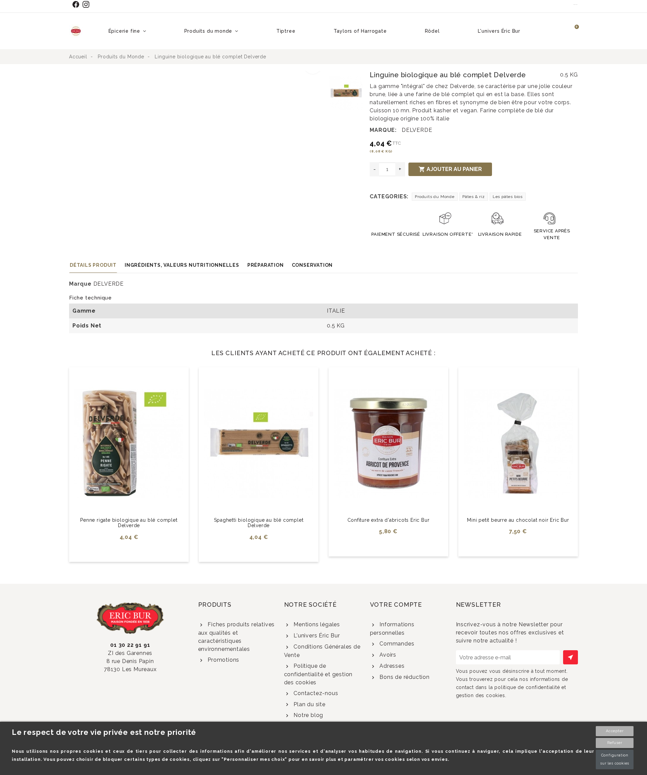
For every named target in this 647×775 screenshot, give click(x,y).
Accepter (614, 731)
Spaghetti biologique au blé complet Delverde (259, 522)
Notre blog (307, 715)
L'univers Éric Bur (316, 635)
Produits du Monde (435, 196)
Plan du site (308, 704)
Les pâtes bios (508, 196)
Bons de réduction (403, 677)
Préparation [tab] (265, 265)
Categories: (389, 196)
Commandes (396, 643)
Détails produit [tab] (93, 265)
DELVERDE (417, 130)
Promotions (222, 660)
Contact (576, 4)
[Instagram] (87, 4)
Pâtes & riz (473, 196)
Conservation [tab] (312, 265)
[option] (197, 75)
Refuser (614, 743)
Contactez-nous (315, 693)
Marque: (383, 130)
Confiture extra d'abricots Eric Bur (388, 520)
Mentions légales (316, 624)
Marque (80, 284)
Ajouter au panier (450, 169)
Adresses (391, 666)
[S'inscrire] (570, 657)
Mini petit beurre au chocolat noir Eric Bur (518, 520)
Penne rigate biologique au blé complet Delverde (128, 522)
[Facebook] (77, 4)
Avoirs (387, 655)
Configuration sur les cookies (614, 759)
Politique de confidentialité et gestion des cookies (318, 674)
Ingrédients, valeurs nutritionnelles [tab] (182, 265)
